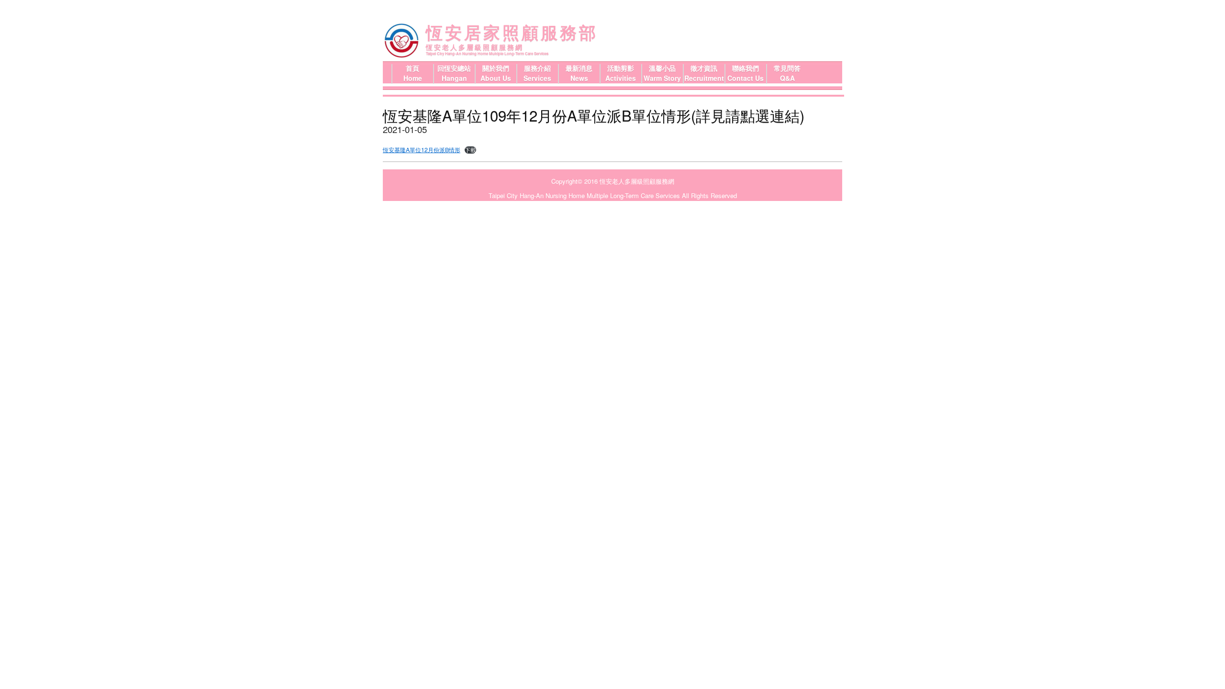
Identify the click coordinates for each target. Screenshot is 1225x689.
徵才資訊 (703, 68)
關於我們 (495, 68)
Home (412, 78)
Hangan (454, 78)
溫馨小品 (662, 68)
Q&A (787, 78)
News (579, 78)
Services (537, 78)
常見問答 (787, 68)
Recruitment (704, 78)
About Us (495, 78)
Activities (620, 78)
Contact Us (745, 78)
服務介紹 (537, 68)
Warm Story (662, 78)
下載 (470, 150)
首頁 (412, 68)
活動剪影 (620, 68)
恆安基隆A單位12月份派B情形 (421, 149)
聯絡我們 (745, 68)
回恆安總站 (454, 68)
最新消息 (579, 68)
